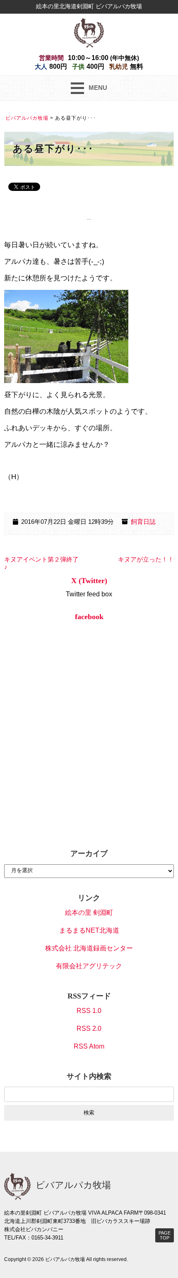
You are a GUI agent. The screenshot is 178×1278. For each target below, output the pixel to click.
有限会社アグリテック (89, 965)
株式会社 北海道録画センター (89, 948)
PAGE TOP (165, 1235)
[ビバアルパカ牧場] (89, 32)
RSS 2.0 (89, 1028)
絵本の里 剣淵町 (89, 912)
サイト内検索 (89, 1076)
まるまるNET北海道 (89, 930)
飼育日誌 (143, 521)
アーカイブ (89, 853)
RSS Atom (89, 1046)
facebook (89, 616)
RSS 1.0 (89, 1010)
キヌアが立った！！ (146, 559)
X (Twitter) (89, 580)
